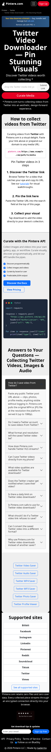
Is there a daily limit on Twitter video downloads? (22, 496)
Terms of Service (31, 738)
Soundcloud (25, 661)
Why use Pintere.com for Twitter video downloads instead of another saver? (22, 542)
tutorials (24, 183)
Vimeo (25, 679)
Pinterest (25, 649)
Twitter (12, 10)
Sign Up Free (41, 731)
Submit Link (43, 87)
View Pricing (14, 289)
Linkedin (25, 643)
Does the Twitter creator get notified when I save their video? (23, 483)
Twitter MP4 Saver (25, 581)
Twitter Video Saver (25, 565)
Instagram (26, 637)
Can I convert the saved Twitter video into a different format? (23, 529)
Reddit (25, 655)
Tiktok (25, 667)
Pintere (4, 10)
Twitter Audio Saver (25, 573)
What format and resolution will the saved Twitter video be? (23, 435)
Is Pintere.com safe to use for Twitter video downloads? (24, 506)
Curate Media (25, 95)
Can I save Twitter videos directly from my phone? (21, 458)
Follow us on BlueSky (28, 742)
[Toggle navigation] (33, 3)
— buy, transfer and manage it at (26, 19)
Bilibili (25, 625)
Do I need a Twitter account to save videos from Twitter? (23, 423)
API (3, 738)
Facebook (25, 631)
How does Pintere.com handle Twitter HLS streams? (23, 447)
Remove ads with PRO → (25, 24)
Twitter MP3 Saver (25, 588)
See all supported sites (25, 687)
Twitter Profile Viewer (25, 604)
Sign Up (43, 3)
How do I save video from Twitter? (22, 384)
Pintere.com (14, 4)
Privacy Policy (14, 738)
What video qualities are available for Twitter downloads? (21, 470)
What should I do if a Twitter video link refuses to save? (23, 517)
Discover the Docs (17, 283)
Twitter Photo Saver (25, 596)
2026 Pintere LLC (16, 748)
